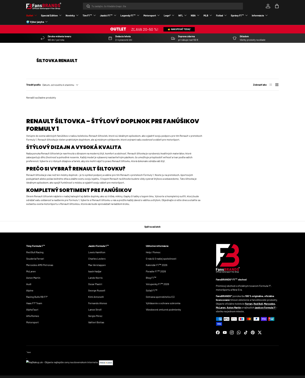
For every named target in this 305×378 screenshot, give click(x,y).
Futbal (219, 15)
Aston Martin (33, 277)
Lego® (167, 15)
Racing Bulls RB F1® (36, 296)
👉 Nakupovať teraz (179, 29)
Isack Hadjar (95, 271)
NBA (193, 15)
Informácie (258, 15)
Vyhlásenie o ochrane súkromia (163, 303)
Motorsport (149, 15)
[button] (276, 6)
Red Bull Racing (35, 252)
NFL (180, 15)
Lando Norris (95, 277)
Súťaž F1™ (151, 290)
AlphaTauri (32, 309)
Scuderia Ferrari (35, 258)
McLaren (31, 271)
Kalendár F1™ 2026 (156, 264)
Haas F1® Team (34, 303)
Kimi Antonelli (96, 296)
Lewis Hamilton (96, 252)
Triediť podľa (33, 84)
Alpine (29, 290)
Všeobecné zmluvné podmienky (163, 309)
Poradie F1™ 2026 (156, 271)
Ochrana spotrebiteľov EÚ (160, 296)
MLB (205, 15)
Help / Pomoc (153, 252)
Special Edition (49, 15)
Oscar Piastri (95, 284)
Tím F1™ (87, 15)
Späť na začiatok (152, 226)
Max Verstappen (97, 264)
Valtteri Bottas (96, 322)
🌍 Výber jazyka (35, 21)
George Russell (96, 290)
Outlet (29, 15)
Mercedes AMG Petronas (39, 264)
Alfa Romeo (32, 315)
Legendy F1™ (128, 15)
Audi (28, 284)
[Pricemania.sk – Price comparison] (106, 362)
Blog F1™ (151, 277)
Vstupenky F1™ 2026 (157, 284)
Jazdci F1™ (106, 15)
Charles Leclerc (97, 258)
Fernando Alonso (97, 303)
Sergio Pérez (95, 315)
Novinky (70, 15)
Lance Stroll (95, 309)
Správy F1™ (237, 15)
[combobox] (163, 6)
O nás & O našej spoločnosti (161, 258)
